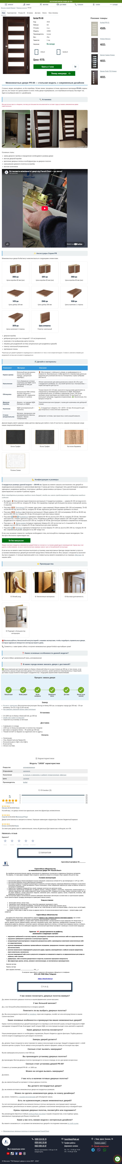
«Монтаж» (78, 555)
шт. (48, 28)
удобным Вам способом (36, 1114)
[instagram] (21, 1154)
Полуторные (19, 507)
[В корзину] (75, 66)
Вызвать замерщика (10, 705)
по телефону (31, 1014)
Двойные (18, 512)
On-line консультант (16, 540)
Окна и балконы (53, 13)
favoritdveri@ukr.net (71, 1139)
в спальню (26, 775)
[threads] (24, 1154)
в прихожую (35, 775)
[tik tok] (12, 1154)
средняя (26, 778)
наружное (26, 771)
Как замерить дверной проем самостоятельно (19, 709)
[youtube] (8, 1154)
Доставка (37, 13)
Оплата (44, 13)
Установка (30, 13)
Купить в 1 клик (48, 66)
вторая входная (53, 775)
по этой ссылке (73, 1123)
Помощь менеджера (59, 73)
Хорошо (25, 844)
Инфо (3, 13)
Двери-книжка (21, 523)
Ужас (5, 844)
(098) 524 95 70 (40, 1139)
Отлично (33, 844)
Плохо (12, 844)
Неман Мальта (105, 39)
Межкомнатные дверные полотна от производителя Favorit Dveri (26, 1131)
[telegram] (94, 1150)
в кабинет (43, 775)
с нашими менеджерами (26, 1097)
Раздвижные (23, 517)
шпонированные (29, 767)
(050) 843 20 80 (41, 1142)
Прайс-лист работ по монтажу (13, 718)
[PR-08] (16, 45)
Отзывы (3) (21, 13)
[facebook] (16, 1154)
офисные (63, 775)
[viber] (99, 1150)
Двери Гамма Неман (107, 55)
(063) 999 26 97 (40, 1145)
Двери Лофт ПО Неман (108, 71)
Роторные (18, 528)
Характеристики (11, 13)
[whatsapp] (105, 1150)
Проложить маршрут (100, 1143)
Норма (19, 844)
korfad (25, 782)
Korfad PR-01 (104, 22)
